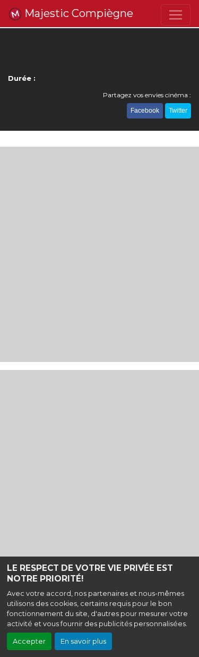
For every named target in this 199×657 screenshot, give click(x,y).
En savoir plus (83, 641)
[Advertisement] (99, 254)
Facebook (145, 110)
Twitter (178, 110)
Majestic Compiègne (77, 13)
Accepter (29, 641)
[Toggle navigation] (176, 15)
